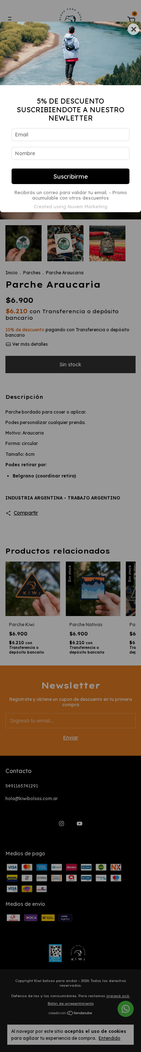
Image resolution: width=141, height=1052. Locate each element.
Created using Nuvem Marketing (70, 206)
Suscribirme (71, 176)
